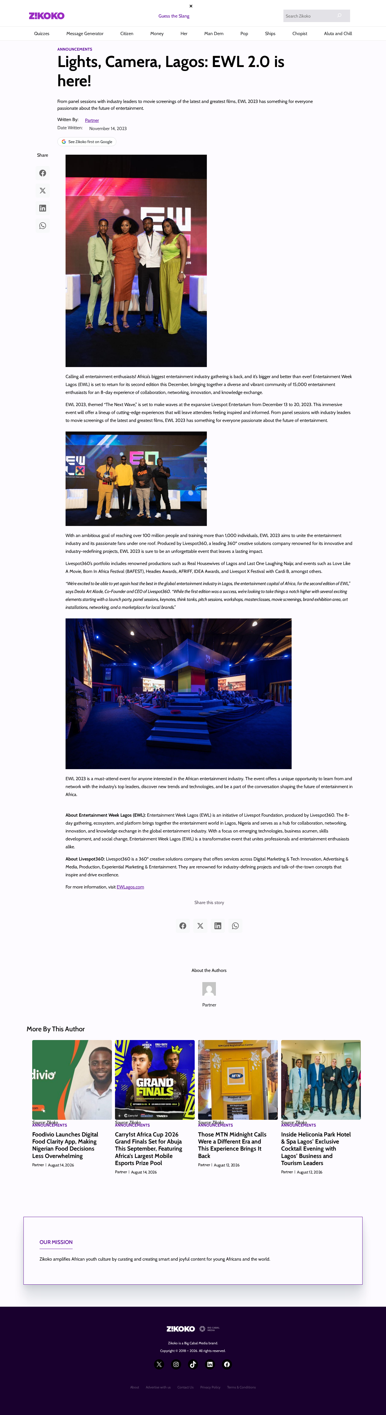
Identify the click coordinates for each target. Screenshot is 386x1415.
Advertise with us (158, 1387)
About (134, 1387)
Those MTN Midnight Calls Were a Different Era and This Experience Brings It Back (232, 1145)
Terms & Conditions (241, 1387)
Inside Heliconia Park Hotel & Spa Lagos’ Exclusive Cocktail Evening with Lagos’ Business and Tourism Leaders (316, 1148)
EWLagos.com (130, 887)
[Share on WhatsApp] (43, 226)
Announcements (74, 49)
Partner (92, 120)
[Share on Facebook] (43, 173)
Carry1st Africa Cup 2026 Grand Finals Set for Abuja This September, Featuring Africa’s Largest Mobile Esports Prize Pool (148, 1148)
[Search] (339, 15)
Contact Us (185, 1387)
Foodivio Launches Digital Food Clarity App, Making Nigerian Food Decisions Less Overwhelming (65, 1145)
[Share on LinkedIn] (43, 208)
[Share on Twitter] (43, 191)
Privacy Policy (210, 1387)
